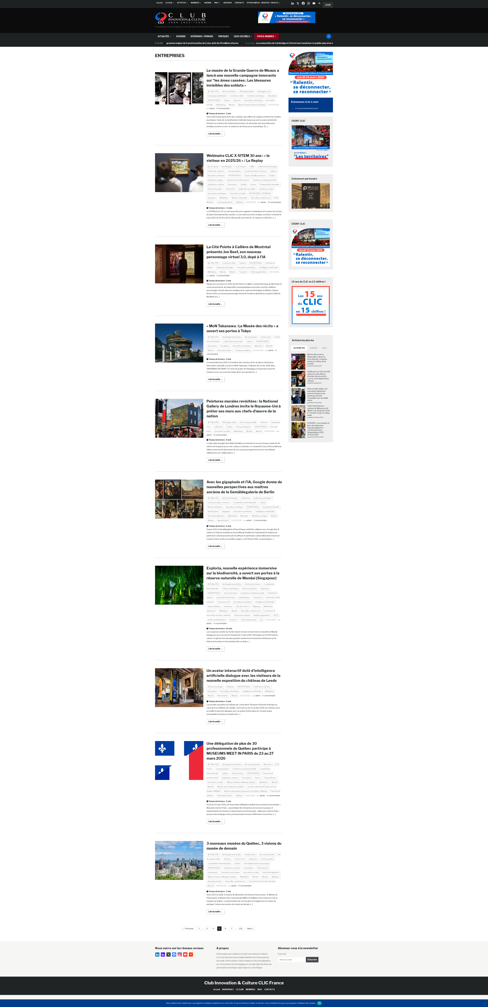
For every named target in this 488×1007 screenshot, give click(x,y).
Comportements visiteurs (255, 171)
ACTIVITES (181, 3)
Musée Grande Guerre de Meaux (252, 105)
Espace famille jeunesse (255, 175)
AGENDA (207, 3)
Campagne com (264, 91)
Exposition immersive (226, 597)
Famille (243, 184)
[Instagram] (308, 3)
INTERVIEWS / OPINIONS (202, 36)
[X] (298, 3)
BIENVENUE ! (228, 989)
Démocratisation (243, 427)
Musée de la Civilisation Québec (230, 787)
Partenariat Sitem (224, 202)
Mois (325, 348)
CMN (252, 167)
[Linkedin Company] (292, 3)
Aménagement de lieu (231, 337)
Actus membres (229, 91)
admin (212, 108)
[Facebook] (303, 3)
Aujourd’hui (299, 348)
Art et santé (213, 167)
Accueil (160, 3)
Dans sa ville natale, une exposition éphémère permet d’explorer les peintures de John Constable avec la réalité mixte (317, 394)
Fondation (224, 346)
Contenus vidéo (237, 96)
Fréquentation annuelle (269, 184)
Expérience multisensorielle (264, 180)
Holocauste (213, 872)
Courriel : (282, 954)
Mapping (256, 606)
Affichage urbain (246, 91)
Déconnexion (237, 773)
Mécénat (258, 346)
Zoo (261, 620)
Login (327, 5)
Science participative (216, 620)
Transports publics (243, 350)
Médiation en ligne (259, 516)
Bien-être (267, 764)
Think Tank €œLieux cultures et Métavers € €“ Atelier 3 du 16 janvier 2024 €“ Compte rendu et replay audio (318, 410)
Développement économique (256, 863)
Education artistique (216, 175)
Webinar (239, 202)
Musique (275, 877)
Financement (262, 868)
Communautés (234, 171)
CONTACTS (239, 3)
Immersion (230, 189)
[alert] (310, 108)
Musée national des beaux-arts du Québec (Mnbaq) (245, 791)
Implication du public (247, 189)
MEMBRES (195, 3)
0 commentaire (223, 108)
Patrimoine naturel (242, 615)
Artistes (263, 422)
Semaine (313, 348)
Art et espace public (248, 422)
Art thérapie (227, 167)
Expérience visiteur (216, 184)
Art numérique (251, 337)
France (227, 100)
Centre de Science (253, 584)
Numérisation (223, 520)
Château (230, 687)
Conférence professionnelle (244, 769)
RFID (276, 615)
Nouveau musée (224, 350)
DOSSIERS (181, 36)
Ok (319, 1003)
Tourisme (243, 272)
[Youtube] (314, 3)
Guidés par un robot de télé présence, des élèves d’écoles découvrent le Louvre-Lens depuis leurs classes (318, 376)
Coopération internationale (244, 502)
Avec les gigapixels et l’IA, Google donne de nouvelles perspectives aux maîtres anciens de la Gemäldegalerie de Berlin (244, 487)
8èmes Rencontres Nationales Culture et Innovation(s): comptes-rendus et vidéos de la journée (317, 359)
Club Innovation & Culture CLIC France (244, 982)
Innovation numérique (253, 100)
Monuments (222, 696)
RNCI (216, 3)
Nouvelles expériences (261, 198)
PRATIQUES (223, 36)
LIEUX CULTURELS (242, 36)
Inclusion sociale (266, 189)
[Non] (485, 1003)
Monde (223, 272)
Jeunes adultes (214, 606)
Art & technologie (229, 498)
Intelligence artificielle (268, 267)
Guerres (236, 100)
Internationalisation (216, 516)
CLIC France (240, 167)
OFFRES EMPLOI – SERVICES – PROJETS (262, 3)
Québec (239, 795)
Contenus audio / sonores (219, 502)
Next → (251, 928)
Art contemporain (252, 764)
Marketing (220, 105)
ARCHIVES (227, 3)
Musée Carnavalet (239, 198)
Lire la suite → (216, 133)
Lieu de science (242, 606)
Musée (232, 105)
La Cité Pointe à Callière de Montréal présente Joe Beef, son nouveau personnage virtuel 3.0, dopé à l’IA (239, 252)
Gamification (213, 511)
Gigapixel (226, 511)
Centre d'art (266, 337)
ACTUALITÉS (163, 36)
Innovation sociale (237, 193)
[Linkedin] (163, 954)
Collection (218, 427)
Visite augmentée (258, 272)
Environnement (230, 593)
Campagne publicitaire (217, 96)
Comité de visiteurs (216, 171)
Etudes (272, 175)
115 (240, 928)
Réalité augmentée (262, 615)
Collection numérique (262, 498)
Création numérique (255, 96)
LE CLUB (169, 3)
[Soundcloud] (319, 3)
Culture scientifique (230, 588)
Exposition (232, 184)
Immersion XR (224, 602)
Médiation (223, 198)
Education (272, 96)
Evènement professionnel (238, 180)
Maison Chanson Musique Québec (241, 782)
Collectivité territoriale (267, 167)
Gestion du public (215, 189)
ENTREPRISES (214, 100)
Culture (273, 171)
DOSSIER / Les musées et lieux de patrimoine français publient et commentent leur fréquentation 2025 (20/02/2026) (318, 429)
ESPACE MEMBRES (265, 36)
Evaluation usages (215, 180)
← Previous (188, 928)
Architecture (250, 854)
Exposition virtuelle (271, 507)
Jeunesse (212, 198)
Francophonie (270, 778)
